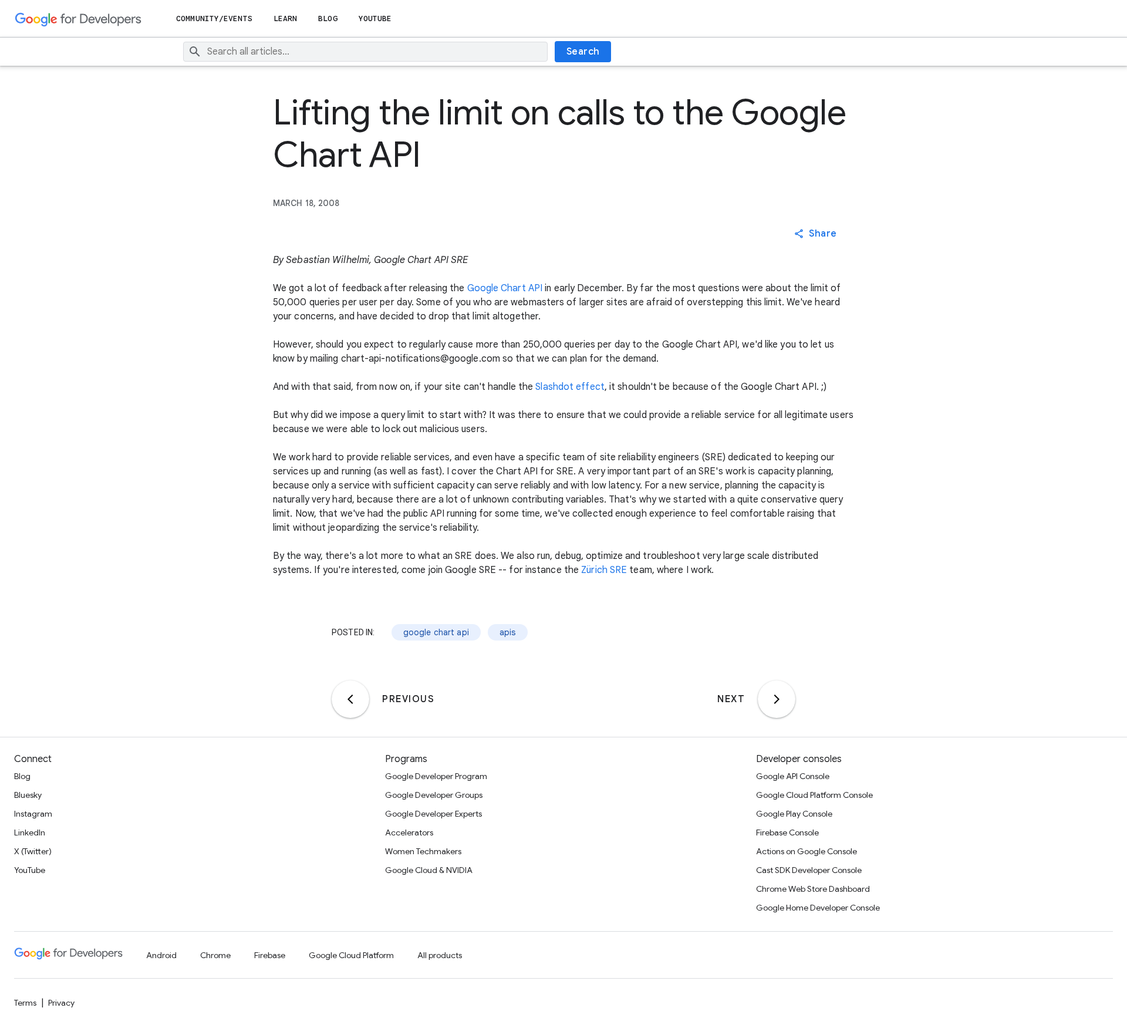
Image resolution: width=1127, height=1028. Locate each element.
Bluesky (28, 795)
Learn (286, 18)
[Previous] (350, 699)
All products (439, 955)
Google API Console (792, 776)
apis (508, 632)
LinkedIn (29, 832)
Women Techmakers (423, 851)
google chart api (436, 632)
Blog (327, 18)
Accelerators (409, 832)
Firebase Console (787, 832)
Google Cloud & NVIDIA (429, 870)
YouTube (375, 18)
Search (583, 52)
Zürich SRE (604, 570)
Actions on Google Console (806, 851)
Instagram (33, 813)
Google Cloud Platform (351, 955)
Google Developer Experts (433, 813)
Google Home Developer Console (818, 907)
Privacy (61, 1002)
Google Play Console (794, 813)
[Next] (776, 699)
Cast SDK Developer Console (809, 870)
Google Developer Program (436, 776)
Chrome (215, 955)
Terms (25, 1002)
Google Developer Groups (433, 795)
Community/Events (214, 18)
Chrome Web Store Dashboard (813, 889)
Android (161, 955)
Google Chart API (505, 288)
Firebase (269, 955)
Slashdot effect (570, 387)
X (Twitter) (33, 851)
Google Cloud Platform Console (814, 795)
